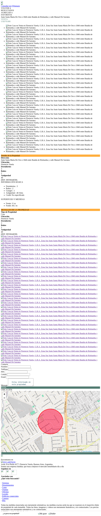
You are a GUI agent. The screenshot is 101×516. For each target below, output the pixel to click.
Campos (5, 498)
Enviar (3, 387)
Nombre (4, 367)
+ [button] (4, 394)
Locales (5, 494)
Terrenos (5, 483)
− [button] (4, 397)
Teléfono (4, 369)
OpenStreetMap (87, 451)
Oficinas (5, 492)
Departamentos (8, 485)
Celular (4, 374)
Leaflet (78, 451)
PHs (3, 501)
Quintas (5, 490)
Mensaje (4, 385)
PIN (2, 372)
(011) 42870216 (9, 462)
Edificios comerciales (10, 496)
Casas (4, 487)
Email (3, 377)
